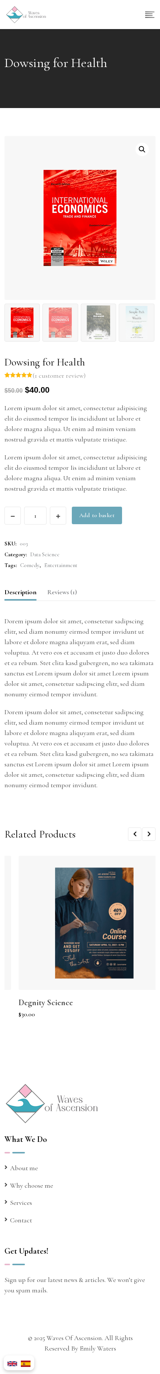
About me (24, 1168)
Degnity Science (46, 1002)
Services (21, 1203)
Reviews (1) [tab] (62, 592)
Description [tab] (20, 592)
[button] (142, 149)
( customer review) (59, 375)
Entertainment (60, 565)
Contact (21, 1220)
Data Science (45, 554)
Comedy (29, 565)
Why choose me (31, 1185)
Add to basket (97, 515)
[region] (80, 1315)
